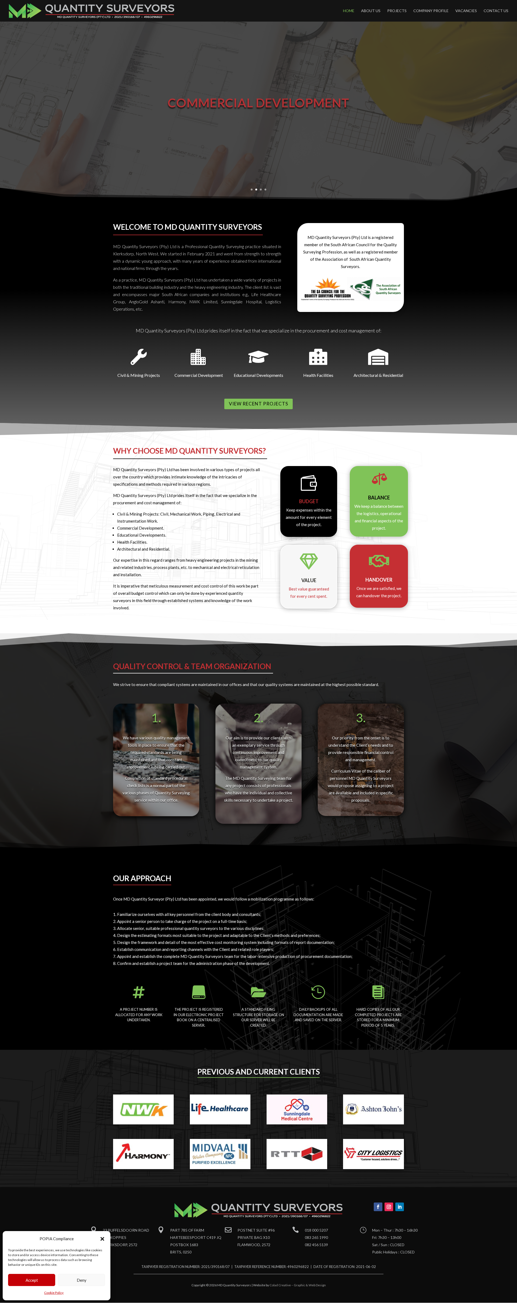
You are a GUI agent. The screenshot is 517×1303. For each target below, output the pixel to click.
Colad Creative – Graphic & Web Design (298, 1285)
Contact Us (496, 11)
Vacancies (466, 11)
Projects (397, 11)
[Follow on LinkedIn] (399, 1207)
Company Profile (431, 11)
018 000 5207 (316, 1230)
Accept (32, 1280)
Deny (81, 1280)
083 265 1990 (316, 1237)
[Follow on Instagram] (389, 1207)
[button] (102, 1239)
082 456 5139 (316, 1244)
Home (348, 11)
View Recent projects (258, 403)
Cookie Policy (54, 1293)
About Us (370, 11)
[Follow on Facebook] (378, 1207)
